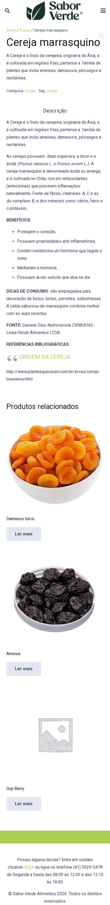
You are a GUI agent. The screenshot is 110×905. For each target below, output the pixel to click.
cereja (51, 91)
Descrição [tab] (55, 111)
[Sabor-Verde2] (54, 10)
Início (11, 30)
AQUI (29, 867)
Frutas (24, 30)
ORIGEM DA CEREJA (44, 357)
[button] (7, 10)
